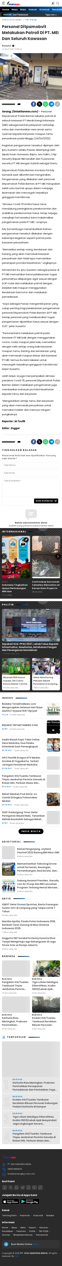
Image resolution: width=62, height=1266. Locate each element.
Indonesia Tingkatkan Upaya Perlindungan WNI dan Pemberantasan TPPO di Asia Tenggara (16, 591)
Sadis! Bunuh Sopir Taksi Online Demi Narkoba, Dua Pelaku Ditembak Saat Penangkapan (21, 743)
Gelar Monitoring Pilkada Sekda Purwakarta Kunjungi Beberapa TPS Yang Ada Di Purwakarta (45, 684)
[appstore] (10, 1203)
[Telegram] (51, 104)
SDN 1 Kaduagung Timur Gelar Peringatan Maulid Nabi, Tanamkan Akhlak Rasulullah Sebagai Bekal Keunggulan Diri (23, 817)
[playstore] (30, 1203)
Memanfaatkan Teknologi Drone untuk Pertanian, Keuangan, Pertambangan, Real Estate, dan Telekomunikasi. (37, 869)
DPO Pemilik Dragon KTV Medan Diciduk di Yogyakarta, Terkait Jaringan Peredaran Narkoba (21, 761)
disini (35, 1244)
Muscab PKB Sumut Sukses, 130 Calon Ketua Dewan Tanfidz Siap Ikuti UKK (15, 682)
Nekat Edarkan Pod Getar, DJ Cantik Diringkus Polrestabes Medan (19, 797)
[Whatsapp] (16, 1187)
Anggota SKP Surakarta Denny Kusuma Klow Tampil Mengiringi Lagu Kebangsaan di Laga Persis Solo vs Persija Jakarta (29, 941)
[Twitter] (39, 104)
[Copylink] (57, 104)
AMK (17, 1256)
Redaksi (6, 45)
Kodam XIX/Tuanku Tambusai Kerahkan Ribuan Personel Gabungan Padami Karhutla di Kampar (44, 1025)
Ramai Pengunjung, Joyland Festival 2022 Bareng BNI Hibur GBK (38, 850)
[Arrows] (3, 556)
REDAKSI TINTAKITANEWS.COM (20, 725)
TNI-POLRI (31, 20)
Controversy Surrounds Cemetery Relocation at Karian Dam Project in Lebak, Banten (46, 586)
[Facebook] (33, 104)
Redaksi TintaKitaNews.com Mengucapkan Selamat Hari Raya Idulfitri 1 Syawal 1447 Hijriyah (22, 707)
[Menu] (3, 3)
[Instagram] (28, 1187)
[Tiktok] (40, 1187)
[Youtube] (34, 1187)
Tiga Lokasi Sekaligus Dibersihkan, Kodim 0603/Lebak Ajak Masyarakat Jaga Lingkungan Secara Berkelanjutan (45, 990)
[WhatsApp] (45, 104)
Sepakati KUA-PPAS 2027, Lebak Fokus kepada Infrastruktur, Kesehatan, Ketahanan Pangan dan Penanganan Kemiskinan (30, 647)
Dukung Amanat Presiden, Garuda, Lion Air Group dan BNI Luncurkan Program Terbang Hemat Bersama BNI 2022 (38, 886)
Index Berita (31, 831)
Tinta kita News (12, 20)
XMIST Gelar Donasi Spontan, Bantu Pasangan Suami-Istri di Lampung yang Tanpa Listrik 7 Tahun (30, 908)
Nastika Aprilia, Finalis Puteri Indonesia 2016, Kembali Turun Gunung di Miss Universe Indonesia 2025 (29, 925)
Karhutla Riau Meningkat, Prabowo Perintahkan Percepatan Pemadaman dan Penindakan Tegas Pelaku (14, 1028)
